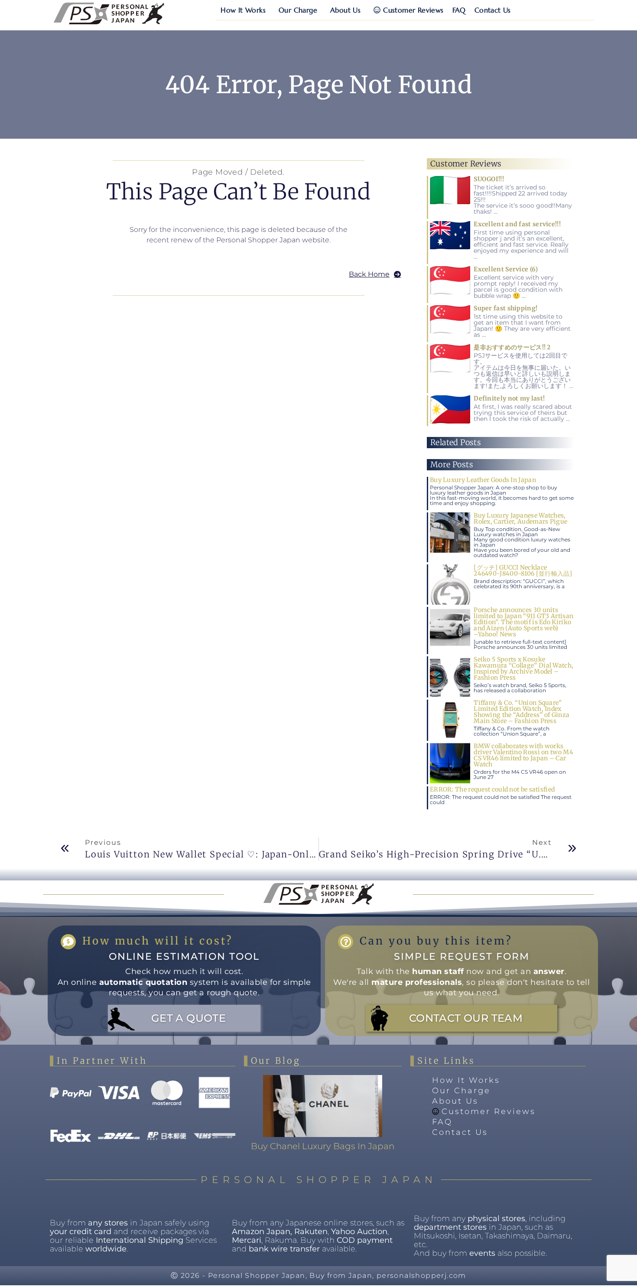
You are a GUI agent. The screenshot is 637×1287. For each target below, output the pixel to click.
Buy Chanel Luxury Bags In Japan (322, 1146)
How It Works (243, 10)
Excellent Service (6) (506, 269)
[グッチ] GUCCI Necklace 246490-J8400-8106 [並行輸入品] (523, 570)
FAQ (459, 10)
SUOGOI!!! (489, 179)
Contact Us (492, 10)
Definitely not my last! (509, 398)
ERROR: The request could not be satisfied (492, 789)
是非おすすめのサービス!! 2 (512, 347)
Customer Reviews (413, 10)
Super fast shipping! (505, 308)
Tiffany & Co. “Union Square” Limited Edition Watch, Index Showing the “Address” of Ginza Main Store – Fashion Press (521, 712)
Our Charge (298, 10)
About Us (345, 10)
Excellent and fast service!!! (517, 224)
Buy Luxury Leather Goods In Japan (483, 480)
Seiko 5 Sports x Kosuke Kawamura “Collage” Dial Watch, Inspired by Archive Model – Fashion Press (523, 668)
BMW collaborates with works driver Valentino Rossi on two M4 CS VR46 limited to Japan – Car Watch (523, 755)
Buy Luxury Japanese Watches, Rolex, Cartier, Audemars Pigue (520, 518)
